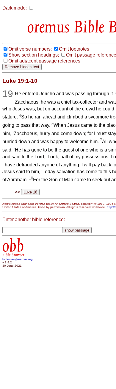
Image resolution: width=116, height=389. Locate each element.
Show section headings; (33, 54)
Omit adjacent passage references (44, 60)
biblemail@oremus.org (17, 259)
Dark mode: (14, 7)
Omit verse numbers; (30, 48)
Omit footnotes (74, 48)
